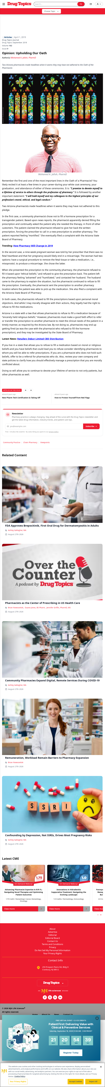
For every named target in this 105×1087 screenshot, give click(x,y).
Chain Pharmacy (30, 442)
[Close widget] (97, 1018)
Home (35, 1014)
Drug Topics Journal (10, 40)
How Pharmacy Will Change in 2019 (33, 245)
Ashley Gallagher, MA (17, 530)
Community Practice (11, 442)
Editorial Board (52, 938)
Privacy (52, 947)
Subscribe (90, 426)
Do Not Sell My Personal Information (52, 950)
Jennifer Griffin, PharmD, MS (58, 607)
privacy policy (53, 432)
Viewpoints (45, 442)
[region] (52, 1075)
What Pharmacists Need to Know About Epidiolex (76, 397)
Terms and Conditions (52, 944)
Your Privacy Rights (52, 953)
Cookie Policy (19, 1076)
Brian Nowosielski (15, 762)
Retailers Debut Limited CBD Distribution (40, 338)
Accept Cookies (75, 1081)
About (52, 928)
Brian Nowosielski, (16, 607)
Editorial (53, 935)
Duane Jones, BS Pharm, (35, 607)
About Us (46, 1014)
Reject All (93, 1081)
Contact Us (52, 941)
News (56, 1014)
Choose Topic (49, 11)
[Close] (101, 1067)
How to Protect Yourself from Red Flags (19, 397)
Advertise (52, 932)
